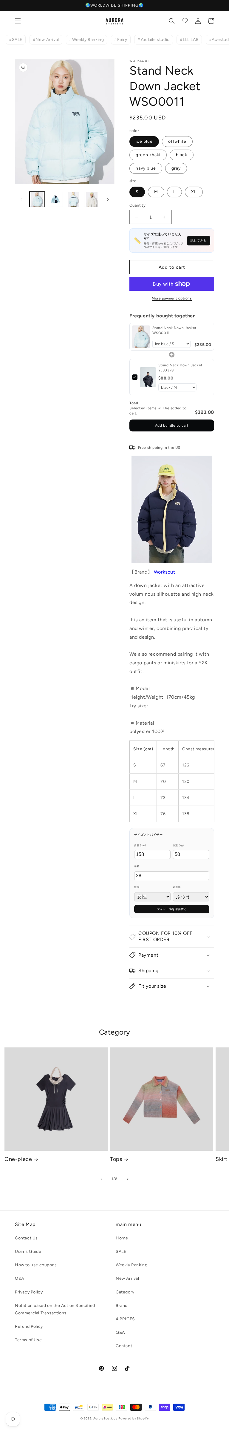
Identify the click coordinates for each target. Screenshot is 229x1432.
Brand (122, 1305)
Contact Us (26, 1238)
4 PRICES (125, 1319)
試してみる (198, 240)
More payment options (172, 298)
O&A (19, 1278)
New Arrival (127, 1278)
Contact (124, 1345)
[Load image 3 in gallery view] (73, 199)
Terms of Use (28, 1339)
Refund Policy (29, 1326)
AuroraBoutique (105, 1418)
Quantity (137, 205)
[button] (17, 20)
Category (125, 1292)
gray (176, 168)
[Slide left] (21, 199)
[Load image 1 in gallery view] (37, 199)
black (181, 154)
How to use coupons (36, 1264)
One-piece (18, 1159)
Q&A (120, 1332)
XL (193, 191)
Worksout (164, 572)
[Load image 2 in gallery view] (55, 199)
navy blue (146, 168)
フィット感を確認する (172, 909)
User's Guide (28, 1251)
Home (122, 1238)
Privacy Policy (29, 1292)
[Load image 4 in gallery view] (91, 199)
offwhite (177, 141)
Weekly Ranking (131, 1264)
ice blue (144, 141)
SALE (121, 1251)
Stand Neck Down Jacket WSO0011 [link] (174, 330)
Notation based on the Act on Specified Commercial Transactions (55, 1309)
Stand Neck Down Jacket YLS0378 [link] (180, 367)
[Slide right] (107, 199)
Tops (116, 1159)
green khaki (148, 154)
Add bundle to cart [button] (172, 425)
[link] (141, 336)
